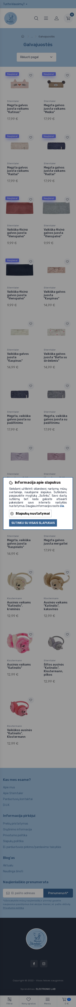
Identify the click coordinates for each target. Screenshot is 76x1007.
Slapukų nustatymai (33, 513)
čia (62, 506)
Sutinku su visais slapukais (33, 523)
